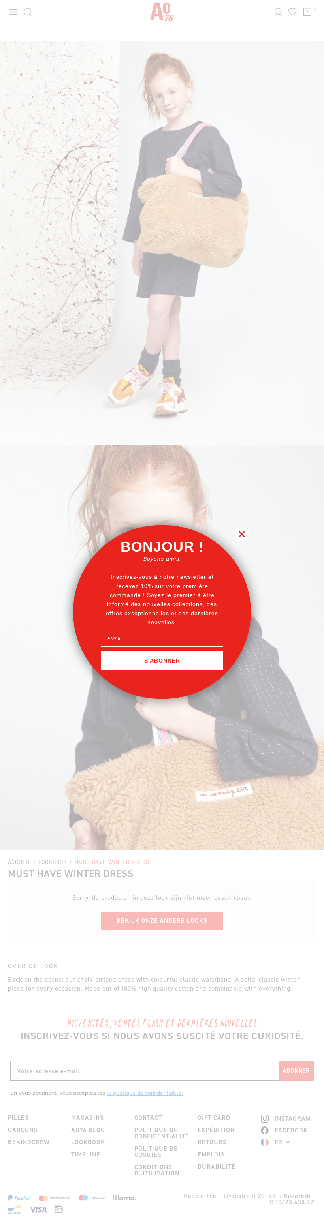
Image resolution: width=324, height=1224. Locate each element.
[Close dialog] (242, 534)
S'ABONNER (162, 660)
